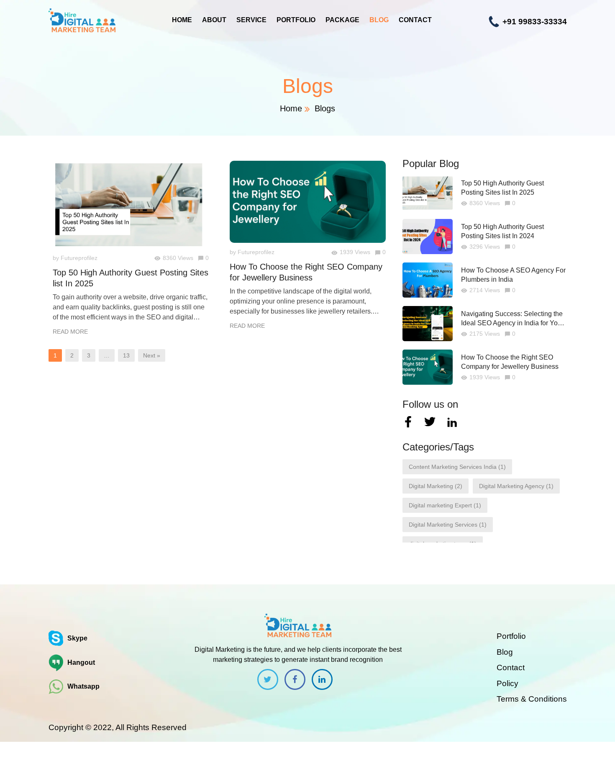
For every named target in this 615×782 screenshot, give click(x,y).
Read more (70, 331)
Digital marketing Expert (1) (445, 505)
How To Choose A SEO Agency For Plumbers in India (513, 275)
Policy (507, 683)
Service (251, 19)
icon (267, 679)
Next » (151, 355)
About (214, 19)
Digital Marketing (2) (435, 486)
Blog (379, 19)
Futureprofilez (79, 258)
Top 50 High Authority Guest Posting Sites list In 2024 (502, 231)
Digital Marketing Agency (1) (516, 486)
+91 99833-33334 (533, 21)
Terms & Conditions (532, 699)
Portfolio (296, 19)
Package (342, 19)
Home (182, 19)
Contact (415, 19)
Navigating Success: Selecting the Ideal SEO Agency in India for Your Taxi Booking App (512, 319)
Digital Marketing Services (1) (448, 524)
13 (126, 355)
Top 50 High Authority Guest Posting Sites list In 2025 (130, 278)
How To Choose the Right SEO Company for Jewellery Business (306, 272)
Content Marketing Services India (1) (457, 466)
